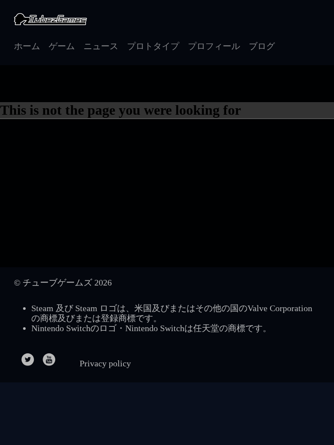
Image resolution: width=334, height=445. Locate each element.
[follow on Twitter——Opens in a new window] (30, 357)
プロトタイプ (153, 46)
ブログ (262, 46)
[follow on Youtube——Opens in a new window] (52, 357)
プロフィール (214, 46)
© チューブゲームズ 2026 (63, 282)
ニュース (101, 46)
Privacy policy (105, 363)
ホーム (27, 46)
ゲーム (62, 46)
